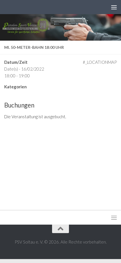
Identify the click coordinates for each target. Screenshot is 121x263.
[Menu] (114, 7)
